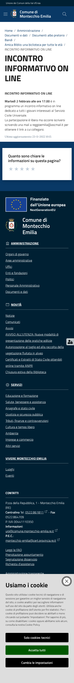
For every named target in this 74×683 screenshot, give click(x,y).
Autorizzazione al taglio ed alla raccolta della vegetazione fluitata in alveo (35, 350)
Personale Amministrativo (22, 285)
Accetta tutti (37, 650)
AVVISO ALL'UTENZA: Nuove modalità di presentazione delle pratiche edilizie (32, 337)
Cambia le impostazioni (37, 662)
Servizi (16, 385)
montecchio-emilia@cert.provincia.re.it (31, 540)
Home (9, 30)
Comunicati (13, 321)
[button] (64, 14)
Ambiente (12, 433)
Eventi (10, 475)
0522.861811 (34, 512)
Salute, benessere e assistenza (26, 402)
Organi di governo (17, 254)
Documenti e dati (16, 35)
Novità (16, 305)
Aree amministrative (19, 260)
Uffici (9, 266)
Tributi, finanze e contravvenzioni (27, 420)
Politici (10, 279)
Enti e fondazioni (16, 273)
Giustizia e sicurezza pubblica (24, 414)
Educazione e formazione (22, 395)
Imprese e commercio (19, 439)
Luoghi (10, 469)
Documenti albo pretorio (48, 35)
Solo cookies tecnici (37, 637)
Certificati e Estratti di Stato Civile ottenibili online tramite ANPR (34, 362)
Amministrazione (28, 30)
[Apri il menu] (5, 14)
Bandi (8, 40)
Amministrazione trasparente (25, 573)
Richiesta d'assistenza (20, 564)
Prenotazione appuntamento (24, 554)
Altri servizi (13, 445)
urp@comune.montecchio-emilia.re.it (30, 531)
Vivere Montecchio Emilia (26, 458)
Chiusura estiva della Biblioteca (26, 372)
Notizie (10, 315)
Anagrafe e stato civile (20, 408)
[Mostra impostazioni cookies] (70, 341)
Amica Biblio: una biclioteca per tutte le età (33, 44)
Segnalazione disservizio (21, 559)
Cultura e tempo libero (20, 427)
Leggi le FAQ (14, 550)
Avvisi (9, 328)
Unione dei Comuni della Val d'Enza (23, 3)
